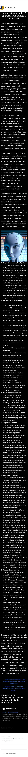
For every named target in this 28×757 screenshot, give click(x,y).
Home (2, 736)
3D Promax (10, 7)
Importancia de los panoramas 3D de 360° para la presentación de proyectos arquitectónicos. (14, 681)
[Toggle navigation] (14, 1)
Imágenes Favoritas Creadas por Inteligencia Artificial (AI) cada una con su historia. (14, 688)
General (9, 736)
